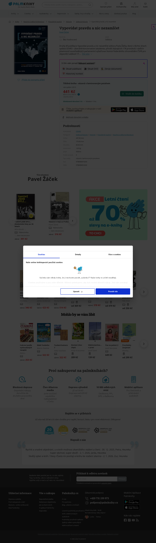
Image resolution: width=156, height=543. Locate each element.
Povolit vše (113, 291)
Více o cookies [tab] (114, 254)
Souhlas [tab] (41, 254)
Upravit (76, 291)
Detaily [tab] (78, 254)
